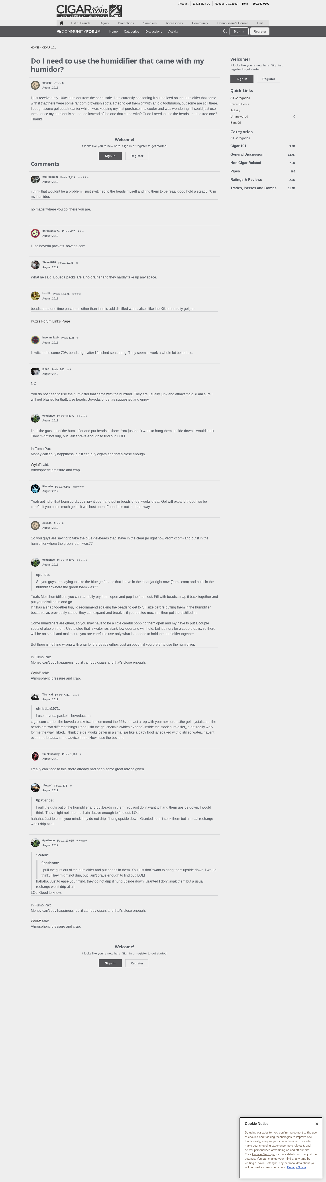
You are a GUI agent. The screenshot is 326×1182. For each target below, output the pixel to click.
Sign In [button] (110, 156)
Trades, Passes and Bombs (262, 188)
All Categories (240, 98)
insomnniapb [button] (50, 337)
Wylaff (36, 465)
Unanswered (262, 116)
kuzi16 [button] (46, 293)
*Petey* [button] (47, 785)
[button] (35, 85)
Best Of (235, 122)
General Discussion (262, 154)
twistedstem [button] (50, 176)
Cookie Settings (263, 1154)
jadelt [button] (45, 369)
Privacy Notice (296, 1167)
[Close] (317, 1124)
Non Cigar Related (262, 163)
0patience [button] (48, 415)
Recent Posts (239, 104)
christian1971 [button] (51, 230)
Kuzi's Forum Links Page (50, 321)
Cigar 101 (262, 146)
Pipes (262, 171)
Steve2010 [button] (49, 262)
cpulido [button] (46, 82)
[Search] (225, 31)
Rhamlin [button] (47, 486)
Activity (235, 110)
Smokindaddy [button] (51, 754)
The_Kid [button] (47, 694)
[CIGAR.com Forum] (79, 31)
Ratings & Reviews (262, 180)
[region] (280, 1147)
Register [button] (137, 156)
